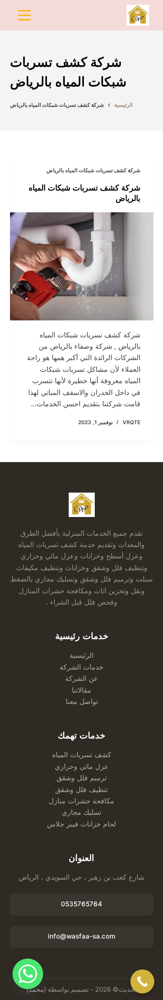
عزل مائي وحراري (82, 766)
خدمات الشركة (81, 667)
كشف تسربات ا (88, 754)
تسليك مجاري (81, 812)
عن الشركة (81, 678)
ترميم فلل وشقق (81, 777)
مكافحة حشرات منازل (81, 800)
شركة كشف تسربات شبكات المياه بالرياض (93, 170)
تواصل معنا (82, 701)
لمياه (59, 754)
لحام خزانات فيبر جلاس (81, 824)
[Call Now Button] (142, 981)
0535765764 (81, 904)
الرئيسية (81, 655)
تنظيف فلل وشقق (81, 789)
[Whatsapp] (28, 974)
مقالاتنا (81, 690)
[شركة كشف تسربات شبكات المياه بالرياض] (81, 266)
